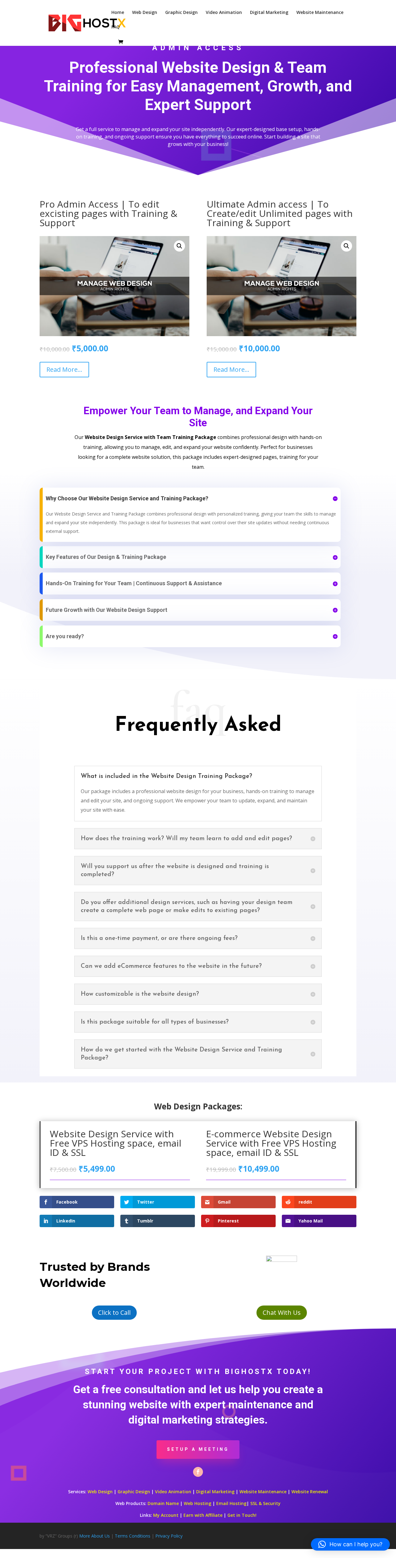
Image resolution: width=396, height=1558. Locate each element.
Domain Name (163, 1503)
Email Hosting (231, 1503)
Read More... (64, 369)
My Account (166, 1515)
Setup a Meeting (198, 1449)
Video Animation (224, 12)
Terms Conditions (132, 1536)
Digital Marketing (269, 12)
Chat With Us (282, 1312)
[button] (179, 246)
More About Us (94, 1536)
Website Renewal (309, 1491)
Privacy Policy (169, 1536)
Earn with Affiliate (202, 1515)
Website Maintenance (319, 12)
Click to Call (114, 1312)
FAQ (115, 27)
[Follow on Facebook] (198, 1472)
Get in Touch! (241, 1515)
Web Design (144, 12)
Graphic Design (181, 12)
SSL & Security (265, 1503)
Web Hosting (197, 1503)
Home (117, 12)
